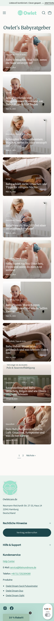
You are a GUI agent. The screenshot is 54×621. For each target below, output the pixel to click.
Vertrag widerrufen (27, 532)
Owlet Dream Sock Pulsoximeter (22, 586)
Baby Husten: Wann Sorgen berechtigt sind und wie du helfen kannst (26, 308)
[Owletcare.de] (27, 13)
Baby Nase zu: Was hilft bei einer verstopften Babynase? (26, 227)
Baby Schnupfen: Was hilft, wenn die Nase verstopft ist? (26, 61)
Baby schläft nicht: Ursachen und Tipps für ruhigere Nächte (26, 185)
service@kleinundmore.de (23, 567)
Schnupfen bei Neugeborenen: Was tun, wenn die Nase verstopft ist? (26, 142)
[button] (43, 13)
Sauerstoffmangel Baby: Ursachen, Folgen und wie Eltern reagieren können (26, 391)
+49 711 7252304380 (21, 573)
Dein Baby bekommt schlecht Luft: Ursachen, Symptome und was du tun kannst (25, 432)
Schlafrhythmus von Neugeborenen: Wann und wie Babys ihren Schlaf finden (24, 101)
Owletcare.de (10, 499)
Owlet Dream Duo (14, 591)
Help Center (9, 561)
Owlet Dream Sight (15, 595)
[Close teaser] (30, 613)
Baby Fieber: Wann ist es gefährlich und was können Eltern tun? (27, 350)
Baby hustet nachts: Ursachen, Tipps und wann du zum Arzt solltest (24, 267)
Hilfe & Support (12, 545)
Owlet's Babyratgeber (27, 28)
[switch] (47, 615)
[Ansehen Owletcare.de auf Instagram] (5, 608)
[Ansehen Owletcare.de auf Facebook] (12, 608)
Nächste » (31, 455)
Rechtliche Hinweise (15, 523)
